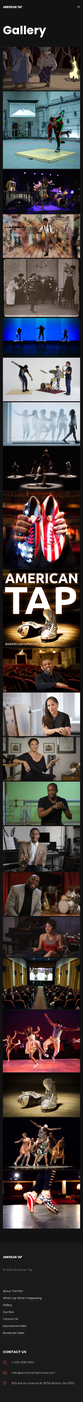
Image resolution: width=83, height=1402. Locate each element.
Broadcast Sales (13, 1333)
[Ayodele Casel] (41, 714)
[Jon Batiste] (41, 848)
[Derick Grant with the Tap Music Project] (41, 379)
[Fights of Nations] (41, 288)
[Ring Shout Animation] (41, 68)
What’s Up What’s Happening (22, 1298)
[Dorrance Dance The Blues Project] (41, 1041)
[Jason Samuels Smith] (41, 130)
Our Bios (8, 1312)
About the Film (13, 1291)
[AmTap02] (41, 608)
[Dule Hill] (41, 803)
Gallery (7, 1305)
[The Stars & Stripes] (41, 1199)
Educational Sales (14, 1326)
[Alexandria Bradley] (41, 424)
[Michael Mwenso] (41, 894)
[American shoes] (41, 530)
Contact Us (10, 1319)
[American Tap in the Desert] (41, 983)
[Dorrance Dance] (41, 337)
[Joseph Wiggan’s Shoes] (41, 1095)
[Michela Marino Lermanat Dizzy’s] (41, 191)
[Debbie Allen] (41, 759)
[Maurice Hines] (41, 670)
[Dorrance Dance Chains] (41, 468)
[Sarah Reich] (41, 937)
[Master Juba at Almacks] (41, 236)
